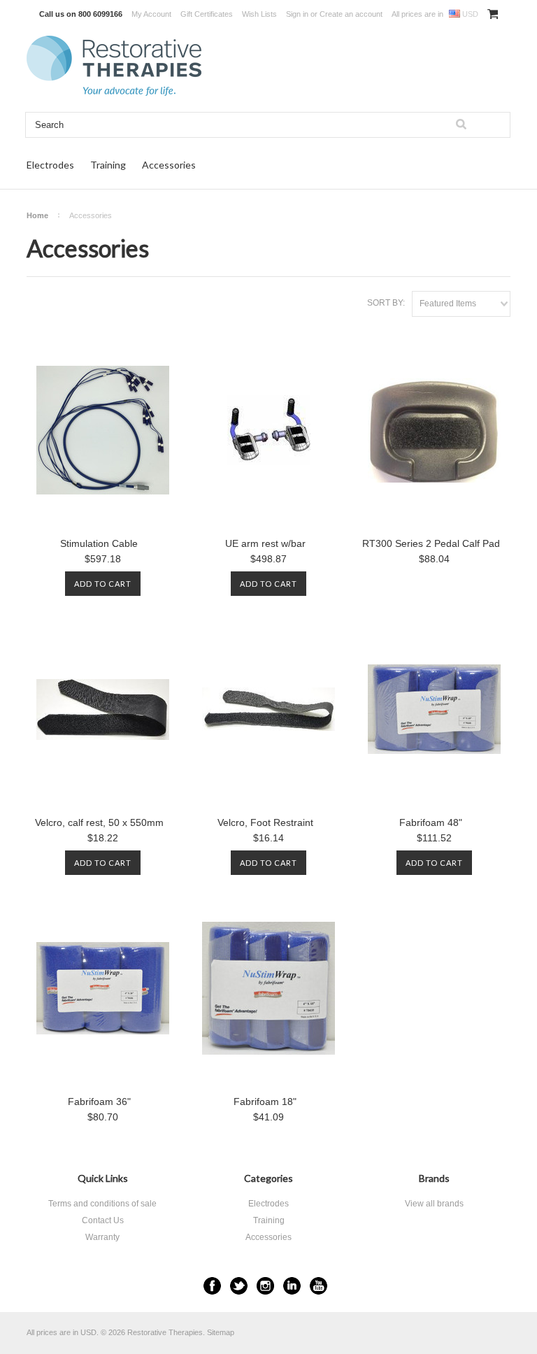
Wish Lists (259, 14)
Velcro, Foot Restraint (265, 822)
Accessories (169, 165)
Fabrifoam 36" (99, 1101)
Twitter (239, 1286)
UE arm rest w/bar (265, 543)
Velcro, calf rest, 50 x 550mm (99, 822)
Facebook (212, 1286)
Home (37, 215)
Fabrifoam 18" (265, 1101)
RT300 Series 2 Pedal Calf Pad (431, 543)
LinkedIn (292, 1286)
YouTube (318, 1286)
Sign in (297, 14)
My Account (151, 14)
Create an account (351, 14)
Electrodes (50, 165)
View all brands (434, 1204)
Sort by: (386, 303)
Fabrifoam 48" (430, 822)
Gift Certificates (206, 14)
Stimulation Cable (99, 543)
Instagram (265, 1286)
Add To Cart (102, 583)
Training (108, 165)
